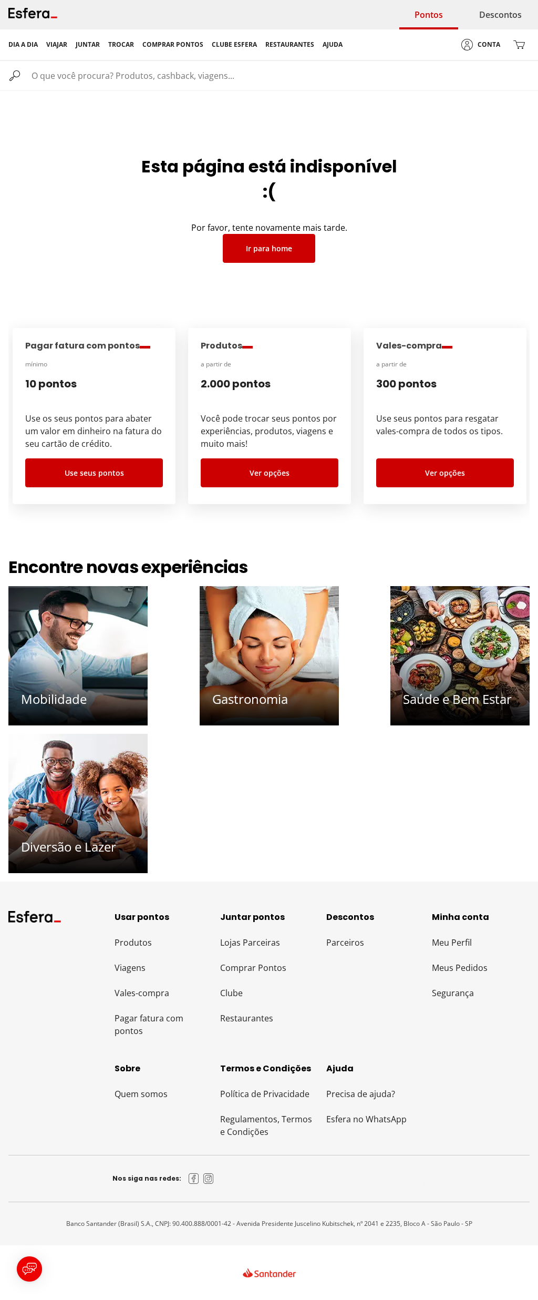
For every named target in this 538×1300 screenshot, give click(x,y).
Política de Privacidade (264, 1094)
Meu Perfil (452, 942)
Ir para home (269, 248)
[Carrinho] (519, 44)
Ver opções (269, 473)
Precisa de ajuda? (360, 1094)
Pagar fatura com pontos (149, 1024)
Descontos (500, 15)
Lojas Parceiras (250, 942)
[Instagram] (208, 1178)
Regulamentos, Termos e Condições (266, 1125)
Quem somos (141, 1094)
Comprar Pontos (253, 968)
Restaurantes (246, 1018)
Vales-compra (142, 993)
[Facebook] (194, 1178)
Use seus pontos (94, 473)
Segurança (453, 993)
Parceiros (345, 942)
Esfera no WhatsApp (366, 1119)
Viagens (130, 968)
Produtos (133, 942)
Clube (231, 993)
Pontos (429, 15)
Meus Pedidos (460, 968)
